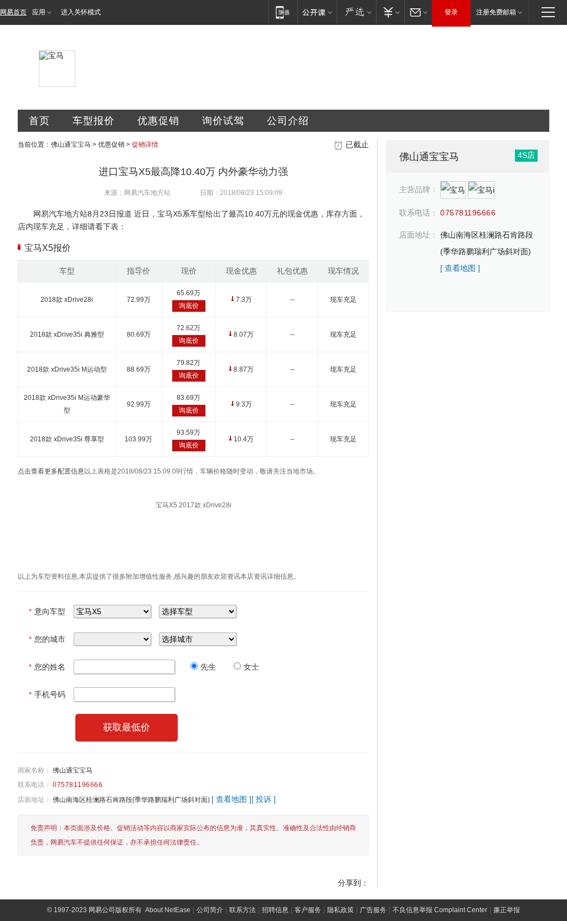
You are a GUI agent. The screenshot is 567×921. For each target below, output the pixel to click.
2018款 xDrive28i (66, 299)
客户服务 (308, 910)
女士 (251, 666)
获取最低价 (126, 727)
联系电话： (34, 785)
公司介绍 (288, 120)
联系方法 (242, 910)
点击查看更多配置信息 (51, 471)
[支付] (390, 12)
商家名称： (34, 770)
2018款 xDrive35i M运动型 (67, 369)
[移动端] (282, 12)
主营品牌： (418, 189)
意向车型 (47, 611)
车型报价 (94, 120)
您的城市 (47, 639)
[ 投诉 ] (263, 799)
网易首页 (13, 12)
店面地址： (34, 800)
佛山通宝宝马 (71, 144)
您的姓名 (47, 666)
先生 (208, 666)
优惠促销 (158, 120)
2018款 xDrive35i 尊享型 (67, 439)
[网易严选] (356, 12)
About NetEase (167, 910)
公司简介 (210, 910)
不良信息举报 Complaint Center (440, 910)
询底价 (189, 306)
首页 (39, 120)
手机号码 (47, 694)
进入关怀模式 (81, 12)
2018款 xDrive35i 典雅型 (67, 334)
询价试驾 (223, 120)
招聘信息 (275, 910)
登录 (451, 12)
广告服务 (373, 910)
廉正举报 (506, 910)
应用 (38, 12)
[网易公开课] (317, 12)
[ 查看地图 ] (231, 799)
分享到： (353, 882)
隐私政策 (340, 910)
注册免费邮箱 (496, 12)
